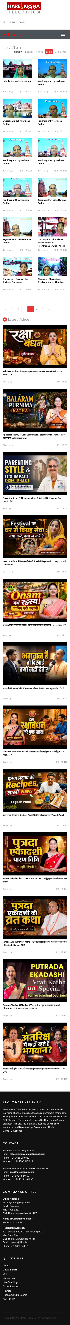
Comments (60, 51)
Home (6, 1265)
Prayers (7, 1290)
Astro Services (11, 1286)
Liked (49, 51)
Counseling (9, 1278)
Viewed (39, 51)
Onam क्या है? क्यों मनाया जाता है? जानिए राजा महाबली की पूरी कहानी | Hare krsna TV (34, 625)
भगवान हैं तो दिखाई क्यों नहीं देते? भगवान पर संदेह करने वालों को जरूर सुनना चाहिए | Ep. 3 (33, 688)
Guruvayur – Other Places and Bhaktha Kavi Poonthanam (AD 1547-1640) (52, 242)
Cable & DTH (10, 1269)
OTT (5, 1274)
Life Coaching (10, 1282)
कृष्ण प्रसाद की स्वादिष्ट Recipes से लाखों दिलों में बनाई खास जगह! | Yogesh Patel (33, 815)
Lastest (28, 51)
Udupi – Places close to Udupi (17, 81)
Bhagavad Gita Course (15, 1295)
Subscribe (12, 34)
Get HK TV (9, 1299)
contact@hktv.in (18, 1242)
